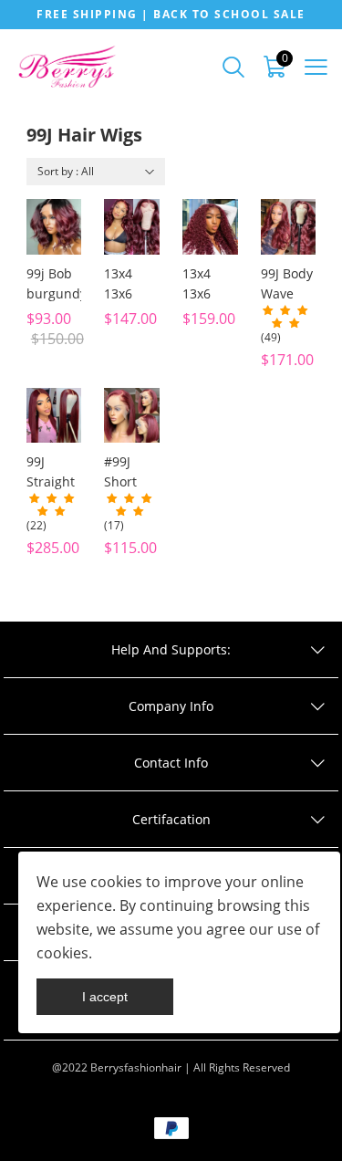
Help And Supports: (171, 649)
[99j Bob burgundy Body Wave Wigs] (54, 227)
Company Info (171, 706)
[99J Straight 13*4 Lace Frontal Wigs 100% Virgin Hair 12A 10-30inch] (54, 416)
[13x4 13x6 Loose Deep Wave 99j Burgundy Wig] (210, 227)
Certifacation (171, 819)
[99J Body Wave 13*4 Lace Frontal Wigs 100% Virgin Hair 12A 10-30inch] (288, 227)
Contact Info (171, 762)
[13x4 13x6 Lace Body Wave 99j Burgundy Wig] (132, 227)
